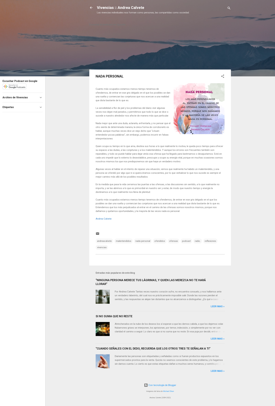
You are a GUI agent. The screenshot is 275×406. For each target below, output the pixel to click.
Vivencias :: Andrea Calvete (120, 7)
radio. (198, 241)
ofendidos (159, 241)
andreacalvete (104, 241)
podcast (186, 241)
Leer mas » (218, 306)
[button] (223, 76)
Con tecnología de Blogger (162, 385)
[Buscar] (229, 9)
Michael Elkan (168, 391)
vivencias (102, 247)
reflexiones (210, 241)
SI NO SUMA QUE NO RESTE (114, 316)
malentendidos (123, 241)
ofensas (173, 241)
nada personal (142, 241)
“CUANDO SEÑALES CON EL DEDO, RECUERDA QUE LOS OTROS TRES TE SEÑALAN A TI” (153, 348)
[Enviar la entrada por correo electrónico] (97, 234)
